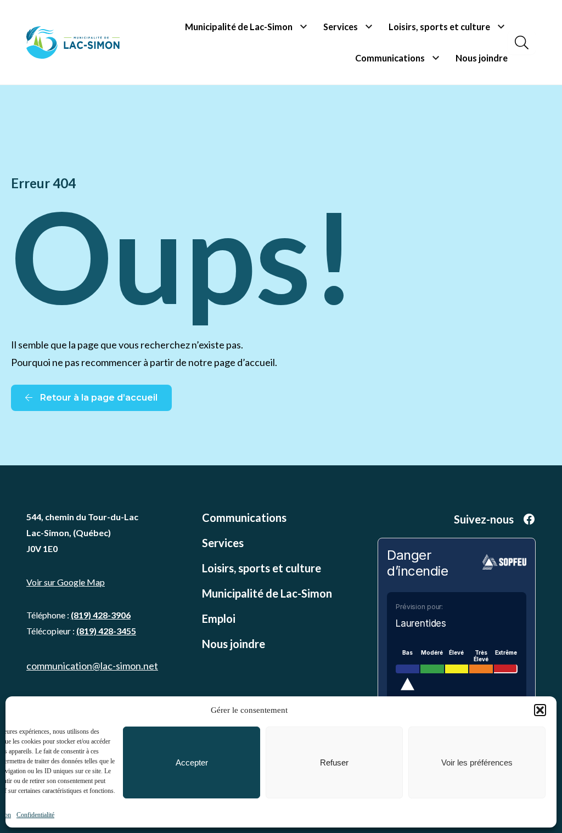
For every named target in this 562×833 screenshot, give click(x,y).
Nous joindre (482, 58)
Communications (390, 58)
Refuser (334, 762)
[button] (540, 710)
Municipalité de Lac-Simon (239, 26)
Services (340, 26)
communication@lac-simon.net (92, 666)
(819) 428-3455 (106, 631)
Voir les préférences (477, 762)
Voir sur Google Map (65, 582)
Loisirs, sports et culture (439, 26)
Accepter (192, 762)
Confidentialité (35, 815)
